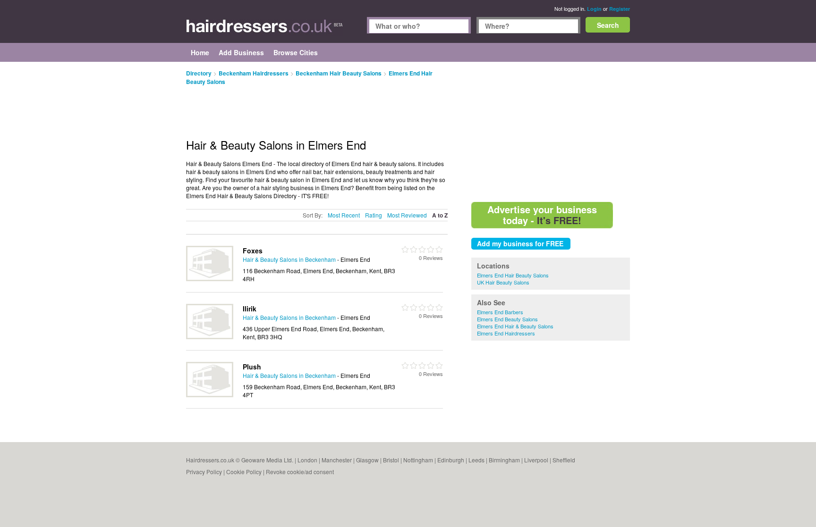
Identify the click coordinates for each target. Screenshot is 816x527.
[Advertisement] (550, 132)
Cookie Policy (244, 472)
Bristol (391, 460)
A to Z (440, 215)
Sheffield (563, 460)
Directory (199, 73)
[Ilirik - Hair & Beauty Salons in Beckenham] (209, 337)
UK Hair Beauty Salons (503, 282)
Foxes (253, 250)
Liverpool (536, 460)
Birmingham (504, 460)
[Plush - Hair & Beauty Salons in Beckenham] (209, 395)
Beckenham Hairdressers (254, 73)
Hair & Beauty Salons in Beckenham (289, 259)
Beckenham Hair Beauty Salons (339, 73)
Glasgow (367, 460)
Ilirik (249, 308)
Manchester (337, 460)
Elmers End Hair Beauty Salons (513, 275)
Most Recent (344, 215)
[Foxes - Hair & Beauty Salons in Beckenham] (209, 279)
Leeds (476, 460)
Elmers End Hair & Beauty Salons (515, 326)
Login (594, 8)
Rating (373, 215)
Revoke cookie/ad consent (300, 472)
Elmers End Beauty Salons (507, 319)
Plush (252, 366)
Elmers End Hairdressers (506, 333)
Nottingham (418, 460)
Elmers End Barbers (500, 312)
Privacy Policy (204, 472)
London (307, 460)
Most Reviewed (407, 215)
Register (619, 8)
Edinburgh (450, 460)
